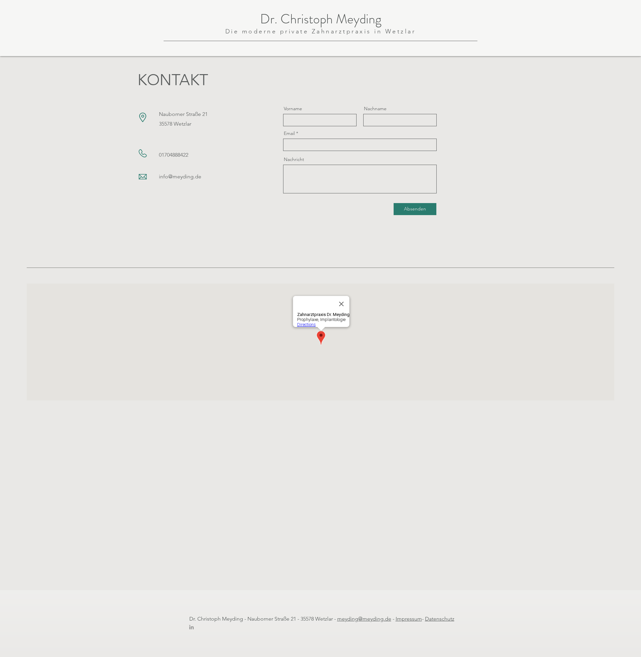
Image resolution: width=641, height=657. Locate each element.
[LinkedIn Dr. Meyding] (191, 627)
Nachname (375, 108)
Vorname (293, 108)
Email (289, 133)
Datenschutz (439, 619)
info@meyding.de (180, 176)
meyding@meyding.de (364, 619)
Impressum (409, 619)
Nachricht (294, 159)
